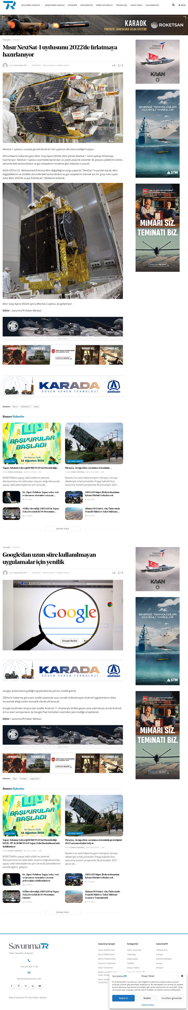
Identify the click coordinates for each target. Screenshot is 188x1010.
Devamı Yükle (62, 529)
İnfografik (86, 5)
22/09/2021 (36, 65)
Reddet (147, 998)
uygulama (34, 778)
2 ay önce (28, 499)
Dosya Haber (133, 967)
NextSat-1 (26, 406)
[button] (182, 975)
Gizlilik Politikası (147, 1004)
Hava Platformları (106, 950)
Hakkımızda (161, 950)
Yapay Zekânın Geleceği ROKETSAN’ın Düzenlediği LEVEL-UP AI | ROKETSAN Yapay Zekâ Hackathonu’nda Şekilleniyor (31, 843)
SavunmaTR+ (153, 5)
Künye (159, 963)
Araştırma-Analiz (55, 5)
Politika (130, 963)
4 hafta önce (31, 472)
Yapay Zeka (136, 5)
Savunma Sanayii (30, 5)
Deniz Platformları (107, 958)
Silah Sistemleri (105, 967)
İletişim (159, 967)
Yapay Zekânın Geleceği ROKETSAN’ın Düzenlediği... (31, 468)
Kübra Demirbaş (15, 472)
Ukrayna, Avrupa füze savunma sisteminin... (88, 468)
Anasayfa (6, 39)
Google (23, 778)
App (15, 778)
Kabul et (123, 998)
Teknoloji (121, 5)
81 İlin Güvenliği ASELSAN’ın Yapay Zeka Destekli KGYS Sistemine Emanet (40, 895)
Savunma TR (20, 65)
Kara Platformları (106, 954)
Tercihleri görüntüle (172, 998)
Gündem (72, 5)
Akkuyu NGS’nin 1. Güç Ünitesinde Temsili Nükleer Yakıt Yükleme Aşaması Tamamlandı (102, 895)
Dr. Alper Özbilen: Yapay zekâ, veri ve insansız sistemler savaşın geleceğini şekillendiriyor (40, 878)
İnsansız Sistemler (107, 963)
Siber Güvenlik (104, 5)
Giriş (183, 5)
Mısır (15, 406)
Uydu (36, 406)
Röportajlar (132, 958)
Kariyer (159, 954)
